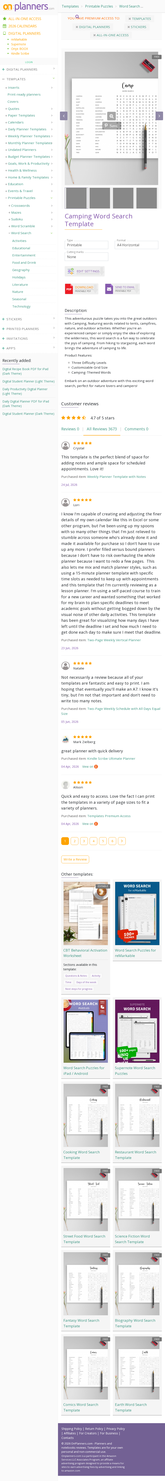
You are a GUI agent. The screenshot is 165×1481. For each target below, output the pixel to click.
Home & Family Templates (28, 177)
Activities (153, 6)
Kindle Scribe (20, 53)
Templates (70, 6)
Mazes (16, 212)
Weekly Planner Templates (29, 136)
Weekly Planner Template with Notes (116, 476)
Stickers (138, 27)
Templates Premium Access (109, 816)
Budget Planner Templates (29, 156)
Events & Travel (20, 191)
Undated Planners (22, 149)
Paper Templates (21, 115)
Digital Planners (94, 27)
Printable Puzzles (99, 6)
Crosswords (20, 205)
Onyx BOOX (19, 49)
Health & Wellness (22, 170)
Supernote (18, 44)
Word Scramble (23, 226)
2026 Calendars (22, 26)
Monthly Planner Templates (30, 143)
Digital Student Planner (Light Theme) (28, 381)
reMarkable (19, 39)
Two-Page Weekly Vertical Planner (114, 640)
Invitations (17, 338)
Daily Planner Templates (27, 129)
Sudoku (17, 219)
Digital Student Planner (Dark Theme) (28, 414)
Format (121, 240)
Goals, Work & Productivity (28, 163)
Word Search (129, 6)
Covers (13, 101)
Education (15, 184)
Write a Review (75, 859)
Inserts (13, 87)
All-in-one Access (112, 35)
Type (70, 240)
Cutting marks (75, 252)
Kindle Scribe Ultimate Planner (111, 758)
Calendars (16, 122)
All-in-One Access (24, 18)
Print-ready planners (24, 94)
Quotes (13, 108)
